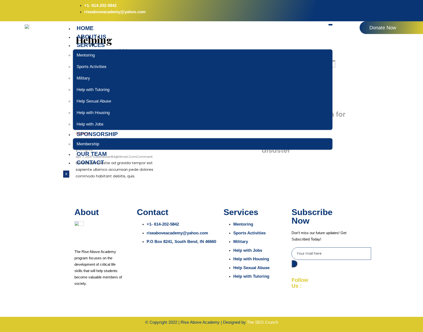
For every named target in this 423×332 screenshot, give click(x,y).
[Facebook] (309, 8)
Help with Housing (93, 112)
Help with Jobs (90, 124)
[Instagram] (325, 8)
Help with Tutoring (93, 89)
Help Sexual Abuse (94, 101)
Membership (88, 144)
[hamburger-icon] (330, 24)
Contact (90, 162)
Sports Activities (91, 66)
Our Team (92, 154)
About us (91, 37)
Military (83, 78)
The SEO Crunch (262, 322)
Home (85, 28)
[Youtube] (342, 8)
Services (91, 45)
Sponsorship (97, 134)
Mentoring (86, 55)
